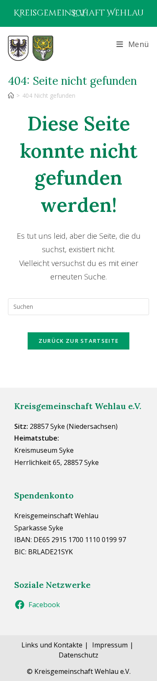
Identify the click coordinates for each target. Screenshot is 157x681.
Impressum (110, 645)
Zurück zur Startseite (78, 340)
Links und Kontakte (51, 645)
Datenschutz (78, 655)
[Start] (11, 95)
